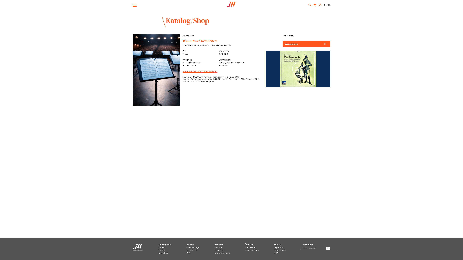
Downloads (192, 250)
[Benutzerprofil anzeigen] (320, 5)
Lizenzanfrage (291, 44)
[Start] (138, 249)
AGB (276, 253)
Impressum (279, 247)
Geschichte (250, 247)
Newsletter (308, 244)
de (325, 4)
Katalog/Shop (187, 20)
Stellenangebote (222, 253)
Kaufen (161, 250)
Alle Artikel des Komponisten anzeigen (200, 71)
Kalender (219, 247)
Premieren (219, 250)
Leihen (161, 247)
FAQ (189, 253)
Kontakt (278, 244)
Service (190, 244)
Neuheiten (163, 253)
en (329, 4)
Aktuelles (219, 244)
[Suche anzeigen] (309, 5)
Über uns (249, 244)
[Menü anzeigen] (135, 5)
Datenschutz (279, 250)
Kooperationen (252, 250)
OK (328, 248)
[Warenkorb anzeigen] (315, 5)
